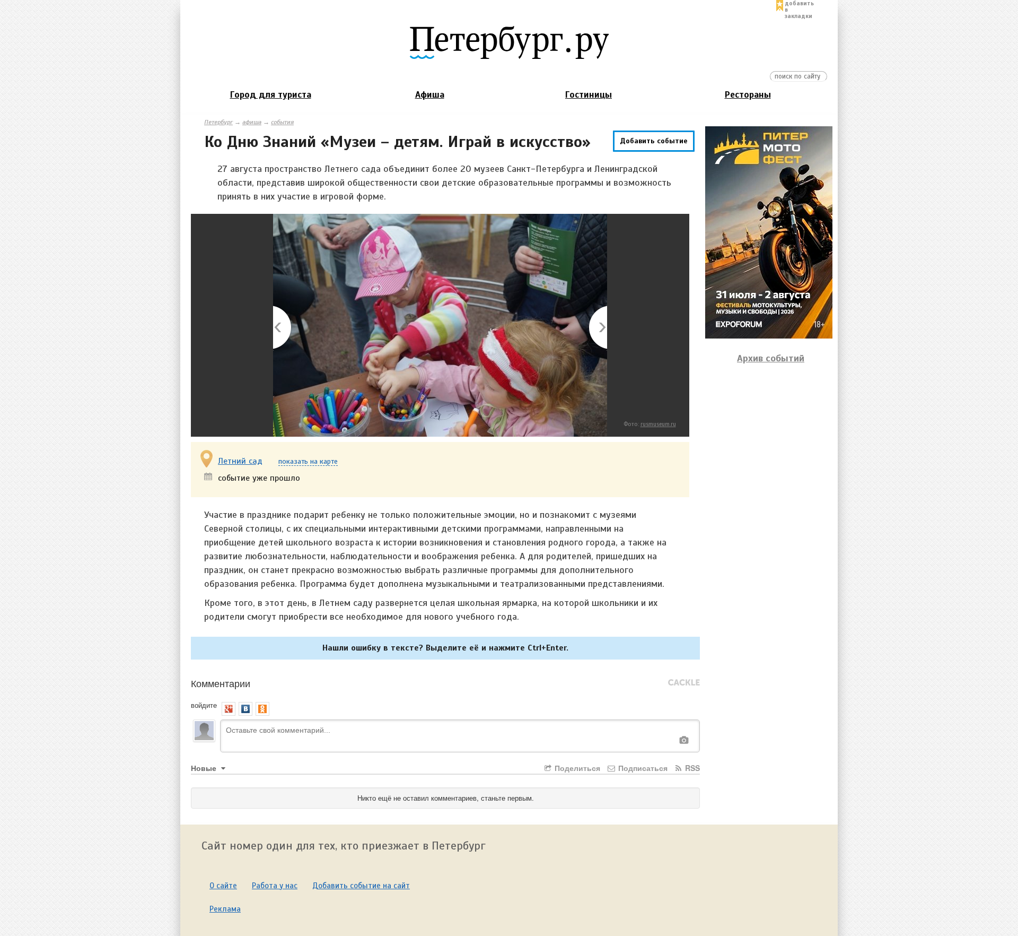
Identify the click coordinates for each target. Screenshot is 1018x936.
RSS (691, 767)
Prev (283, 328)
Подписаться (642, 767)
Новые (204, 767)
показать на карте (308, 462)
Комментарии (220, 683)
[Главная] (509, 42)
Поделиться (576, 767)
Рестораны (748, 94)
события (282, 122)
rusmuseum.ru (658, 424)
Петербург (218, 122)
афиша (251, 122)
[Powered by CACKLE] (684, 683)
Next (597, 328)
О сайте (223, 885)
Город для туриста (270, 94)
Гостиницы (588, 94)
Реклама (225, 909)
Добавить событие (654, 140)
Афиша (429, 94)
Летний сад (240, 461)
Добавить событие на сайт (361, 885)
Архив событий (770, 358)
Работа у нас (274, 885)
